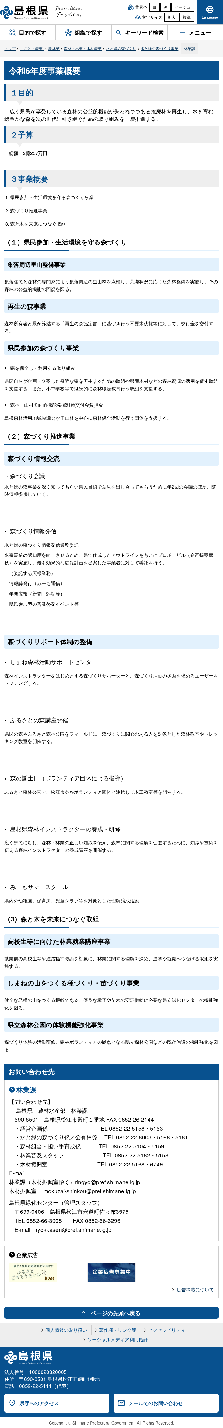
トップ (10, 48)
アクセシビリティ (166, 1330)
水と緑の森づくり (121, 48)
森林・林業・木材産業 (83, 48)
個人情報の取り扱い (66, 1330)
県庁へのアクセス (39, 1403)
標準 (187, 17)
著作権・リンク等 (117, 1330)
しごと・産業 (32, 48)
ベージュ (183, 7)
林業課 (189, 48)
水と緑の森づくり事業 (159, 48)
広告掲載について (195, 1289)
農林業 (54, 48)
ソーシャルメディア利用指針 (117, 1339)
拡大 (172, 17)
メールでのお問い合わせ (156, 1403)
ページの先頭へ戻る (116, 1313)
